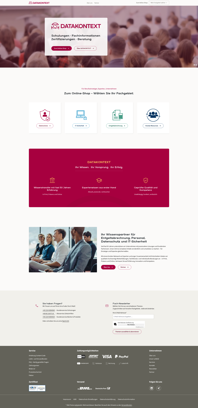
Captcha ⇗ (140, 327)
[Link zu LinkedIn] (151, 388)
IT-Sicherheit (79, 126)
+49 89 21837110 (48, 313)
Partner (96, 3)
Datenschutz (43, 126)
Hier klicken (131, 325)
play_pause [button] (195, 65)
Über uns (89, 3)
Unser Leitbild (154, 359)
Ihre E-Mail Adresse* (120, 313)
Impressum (67, 399)
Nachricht (65, 321)
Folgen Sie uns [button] (155, 381)
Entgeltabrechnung (115, 126)
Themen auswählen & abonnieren (127, 332)
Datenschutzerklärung (107, 399)
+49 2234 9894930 (49, 317)
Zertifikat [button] (33, 381)
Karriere (152, 362)
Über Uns (107, 267)
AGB (74, 399)
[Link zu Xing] (158, 388)
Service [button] (32, 350)
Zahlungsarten (34, 365)
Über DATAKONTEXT (84, 48)
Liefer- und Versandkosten (38, 359)
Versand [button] (80, 381)
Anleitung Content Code (37, 355)
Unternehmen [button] (155, 350)
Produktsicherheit (35, 372)
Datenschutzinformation (126, 399)
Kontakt (152, 365)
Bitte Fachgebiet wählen (159, 3)
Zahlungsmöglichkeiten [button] (87, 350)
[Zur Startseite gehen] (39, 2)
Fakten (31, 375)
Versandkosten (126, 405)
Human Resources (151, 126)
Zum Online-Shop (60, 48)
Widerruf (32, 369)
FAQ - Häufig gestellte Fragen (39, 362)
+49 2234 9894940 (49, 310)
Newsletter (153, 369)
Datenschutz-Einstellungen (88, 399)
